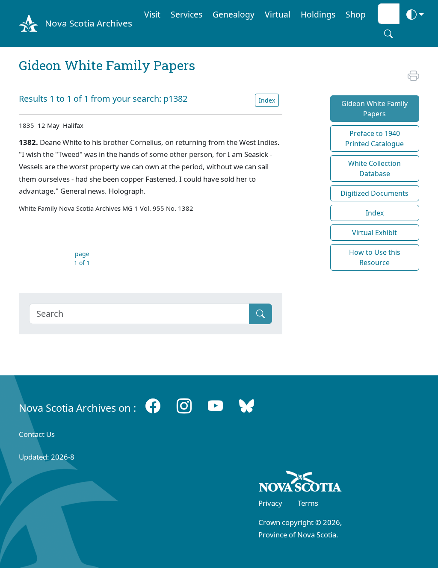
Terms (308, 503)
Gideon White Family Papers (374, 108)
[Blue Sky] (246, 405)
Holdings (318, 14)
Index (267, 100)
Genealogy (234, 14)
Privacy (270, 503)
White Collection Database (374, 168)
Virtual (277, 14)
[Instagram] (184, 405)
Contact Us (37, 434)
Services (186, 14)
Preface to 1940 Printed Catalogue (374, 138)
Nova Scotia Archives (88, 23)
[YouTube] (215, 405)
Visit (152, 14)
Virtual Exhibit (374, 232)
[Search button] (388, 34)
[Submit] (260, 314)
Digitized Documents (374, 193)
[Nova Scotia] (300, 483)
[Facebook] (153, 405)
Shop (356, 14)
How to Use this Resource (374, 257)
